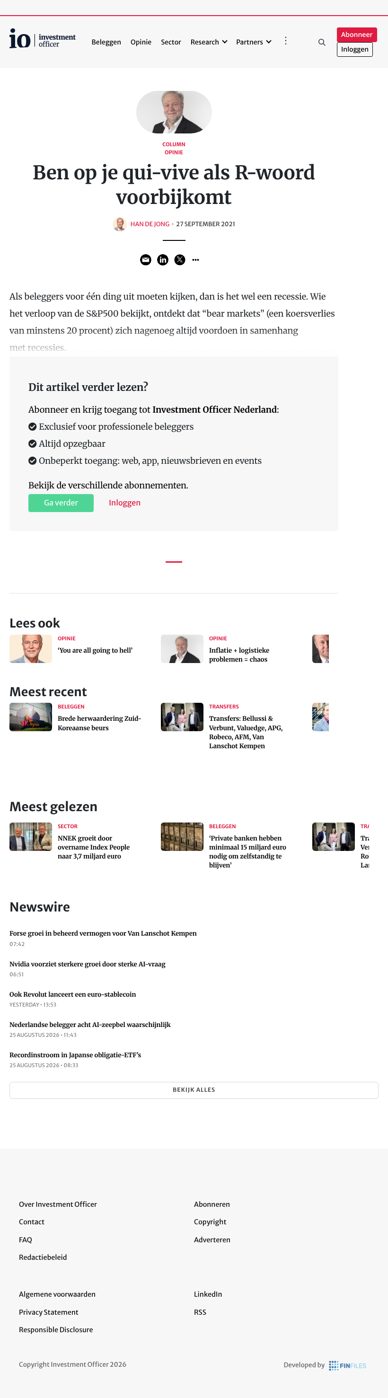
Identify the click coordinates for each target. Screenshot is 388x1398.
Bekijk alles (194, 1090)
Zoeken (321, 42)
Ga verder (61, 503)
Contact (31, 1222)
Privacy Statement (49, 1312)
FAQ (25, 1240)
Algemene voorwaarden (57, 1294)
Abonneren (212, 1204)
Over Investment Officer (58, 1204)
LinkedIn (208, 1294)
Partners (249, 42)
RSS (200, 1312)
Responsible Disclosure (56, 1330)
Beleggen (106, 42)
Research (205, 42)
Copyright (210, 1222)
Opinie (141, 42)
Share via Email (145, 259)
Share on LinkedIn (162, 259)
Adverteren (212, 1240)
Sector (171, 42)
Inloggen (355, 49)
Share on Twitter (179, 259)
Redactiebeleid (43, 1257)
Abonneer (356, 34)
